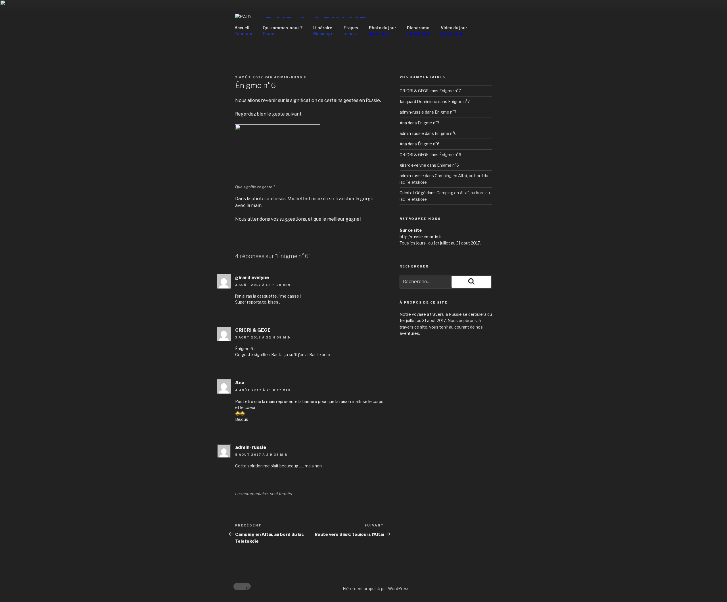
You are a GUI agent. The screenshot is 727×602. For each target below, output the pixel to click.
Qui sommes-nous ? (282, 30)
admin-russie (290, 77)
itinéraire (323, 30)
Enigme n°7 (450, 90)
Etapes (351, 30)
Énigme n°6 (446, 133)
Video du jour (454, 30)
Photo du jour (382, 30)
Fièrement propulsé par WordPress (376, 588)
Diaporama (418, 30)
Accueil (243, 30)
